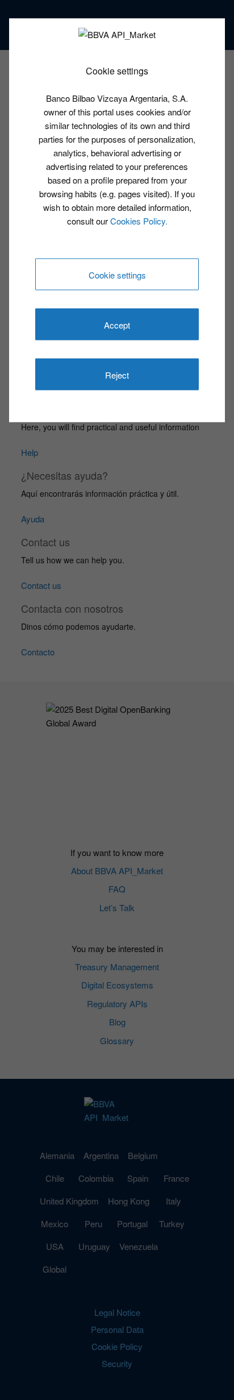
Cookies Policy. (139, 220)
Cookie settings (117, 275)
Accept (117, 325)
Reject (117, 375)
